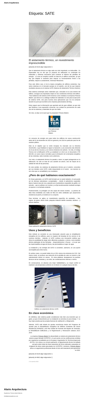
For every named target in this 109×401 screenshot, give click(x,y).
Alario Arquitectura (11, 3)
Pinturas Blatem (43, 336)
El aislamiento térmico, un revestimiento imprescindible (51, 61)
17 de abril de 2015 (33, 361)
